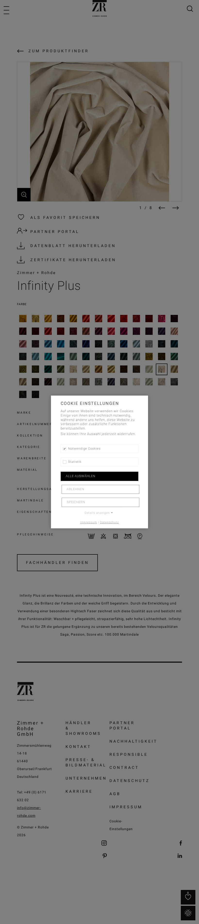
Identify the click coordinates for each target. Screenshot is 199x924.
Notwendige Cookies (84, 448)
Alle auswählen (80, 476)
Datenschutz (109, 522)
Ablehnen (75, 489)
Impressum (88, 522)
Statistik (74, 462)
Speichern (76, 502)
